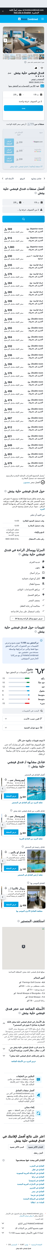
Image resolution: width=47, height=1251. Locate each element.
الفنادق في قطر (38, 1169)
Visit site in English (22, 12)
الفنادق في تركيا (38, 1176)
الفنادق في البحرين (37, 1187)
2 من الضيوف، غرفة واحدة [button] (30, 101)
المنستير (14, 1244)
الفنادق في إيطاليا (37, 1202)
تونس (26, 1244)
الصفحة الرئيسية (36, 1244)
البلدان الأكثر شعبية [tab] (35, 1147)
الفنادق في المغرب (37, 1165)
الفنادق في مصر (38, 1191)
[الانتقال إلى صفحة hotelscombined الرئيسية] (28, 19)
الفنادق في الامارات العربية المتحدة (30, 1184)
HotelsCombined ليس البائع (30, 1223)
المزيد (42, 509)
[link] (27, 802)
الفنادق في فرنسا (37, 1195)
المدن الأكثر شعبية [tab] (17, 1147)
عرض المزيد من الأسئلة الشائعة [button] (23, 1061)
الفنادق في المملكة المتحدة (33, 1198)
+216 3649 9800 (36, 82)
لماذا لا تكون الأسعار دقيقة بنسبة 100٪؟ (26, 1232)
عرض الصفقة (11, 796)
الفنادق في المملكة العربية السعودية (30, 1173)
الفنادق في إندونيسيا (36, 1180)
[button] (3, 11)
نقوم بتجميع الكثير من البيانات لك (29, 1228)
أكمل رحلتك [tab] (38, 1153)
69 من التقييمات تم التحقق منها (21, 85)
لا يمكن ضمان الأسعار (27, 1216)
